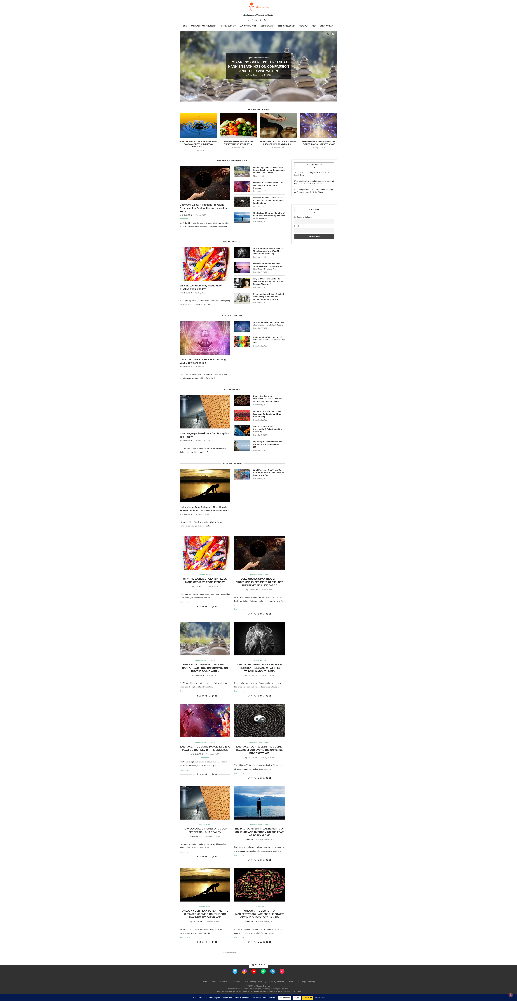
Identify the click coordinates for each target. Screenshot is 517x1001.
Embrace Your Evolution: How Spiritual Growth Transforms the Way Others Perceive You (267, 266)
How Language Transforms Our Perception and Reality (204, 435)
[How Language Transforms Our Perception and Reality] (205, 411)
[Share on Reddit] (206, 607)
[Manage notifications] (511, 995)
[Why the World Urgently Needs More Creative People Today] (205, 264)
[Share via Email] (216, 607)
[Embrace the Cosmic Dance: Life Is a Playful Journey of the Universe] (242, 186)
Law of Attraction (248, 26)
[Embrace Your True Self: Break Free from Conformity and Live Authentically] (242, 415)
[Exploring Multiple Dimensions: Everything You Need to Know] (318, 125)
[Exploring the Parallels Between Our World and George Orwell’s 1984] (242, 445)
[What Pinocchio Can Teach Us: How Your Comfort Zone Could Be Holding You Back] (242, 474)
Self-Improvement (286, 26)
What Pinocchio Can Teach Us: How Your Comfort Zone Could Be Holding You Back (268, 472)
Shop (314, 26)
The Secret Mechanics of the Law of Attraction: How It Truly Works (268, 323)
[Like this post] (194, 607)
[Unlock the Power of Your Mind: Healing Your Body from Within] (205, 338)
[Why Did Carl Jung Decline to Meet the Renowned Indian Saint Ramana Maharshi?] (242, 283)
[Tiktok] (269, 20)
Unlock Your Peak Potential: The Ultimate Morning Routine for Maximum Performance (205, 509)
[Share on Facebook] (197, 607)
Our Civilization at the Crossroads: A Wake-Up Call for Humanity (267, 429)
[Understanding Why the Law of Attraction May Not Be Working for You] (242, 341)
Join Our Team (326, 26)
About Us (223, 982)
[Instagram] (252, 20)
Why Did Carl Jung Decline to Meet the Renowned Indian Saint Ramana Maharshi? (268, 281)
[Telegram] (265, 20)
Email (296, 226)
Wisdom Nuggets (228, 26)
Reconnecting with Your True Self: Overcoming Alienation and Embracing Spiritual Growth (268, 296)
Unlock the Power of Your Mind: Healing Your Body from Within (203, 361)
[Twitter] (248, 20)
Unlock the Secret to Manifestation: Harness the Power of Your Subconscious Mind (268, 398)
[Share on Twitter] (200, 606)
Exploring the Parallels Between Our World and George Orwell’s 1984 (267, 444)
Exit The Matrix (267, 26)
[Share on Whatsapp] (209, 607)
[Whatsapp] (260, 20)
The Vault (303, 26)
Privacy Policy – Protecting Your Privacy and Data (264, 982)
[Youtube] (256, 20)
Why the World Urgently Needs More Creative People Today (201, 287)
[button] (184, 66)
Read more (184, 602)
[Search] (328, 34)
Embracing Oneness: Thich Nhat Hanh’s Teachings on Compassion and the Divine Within (269, 170)
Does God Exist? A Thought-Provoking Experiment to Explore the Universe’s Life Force (204, 208)
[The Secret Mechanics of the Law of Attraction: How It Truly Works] (242, 326)
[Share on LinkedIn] (203, 607)
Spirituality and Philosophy (203, 26)
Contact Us (236, 982)
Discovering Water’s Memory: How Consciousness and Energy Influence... (198, 144)
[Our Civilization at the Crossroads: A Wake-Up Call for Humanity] (242, 430)
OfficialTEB (251, 75)
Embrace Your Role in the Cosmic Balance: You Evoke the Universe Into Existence (268, 200)
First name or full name (303, 217)
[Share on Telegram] (213, 607)
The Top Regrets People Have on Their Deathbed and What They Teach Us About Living (268, 251)
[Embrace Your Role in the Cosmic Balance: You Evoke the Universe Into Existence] (242, 202)
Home (184, 26)
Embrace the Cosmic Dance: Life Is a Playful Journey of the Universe (258, 66)
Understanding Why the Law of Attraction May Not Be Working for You (269, 340)
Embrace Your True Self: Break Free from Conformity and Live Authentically (267, 414)
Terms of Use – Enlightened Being (301, 982)
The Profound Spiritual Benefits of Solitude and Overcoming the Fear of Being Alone (269, 215)
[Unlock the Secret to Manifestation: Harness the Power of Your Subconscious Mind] (242, 400)
